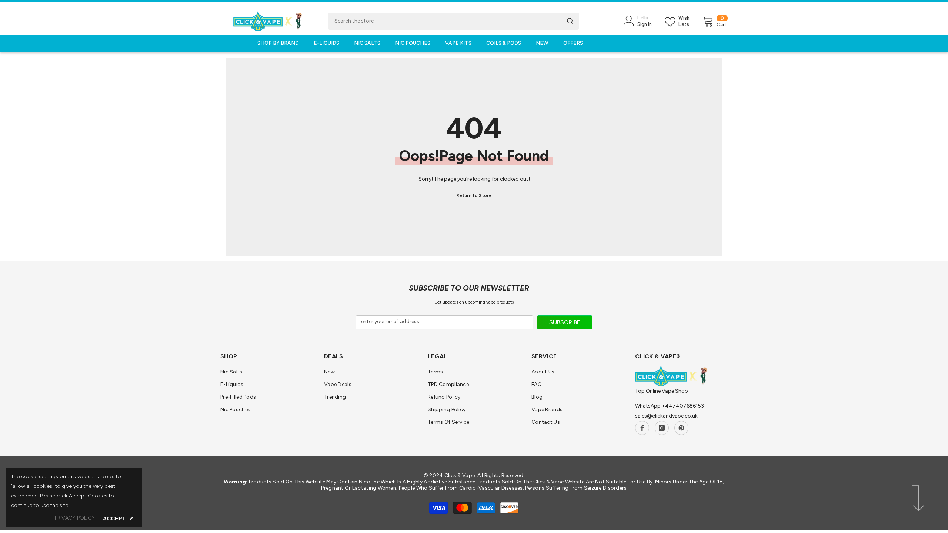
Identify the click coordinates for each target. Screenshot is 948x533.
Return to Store (474, 195)
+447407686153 (683, 406)
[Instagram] (662, 428)
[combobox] (444, 21)
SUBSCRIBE (564, 322)
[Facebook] (642, 428)
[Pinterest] (681, 428)
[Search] (453, 21)
